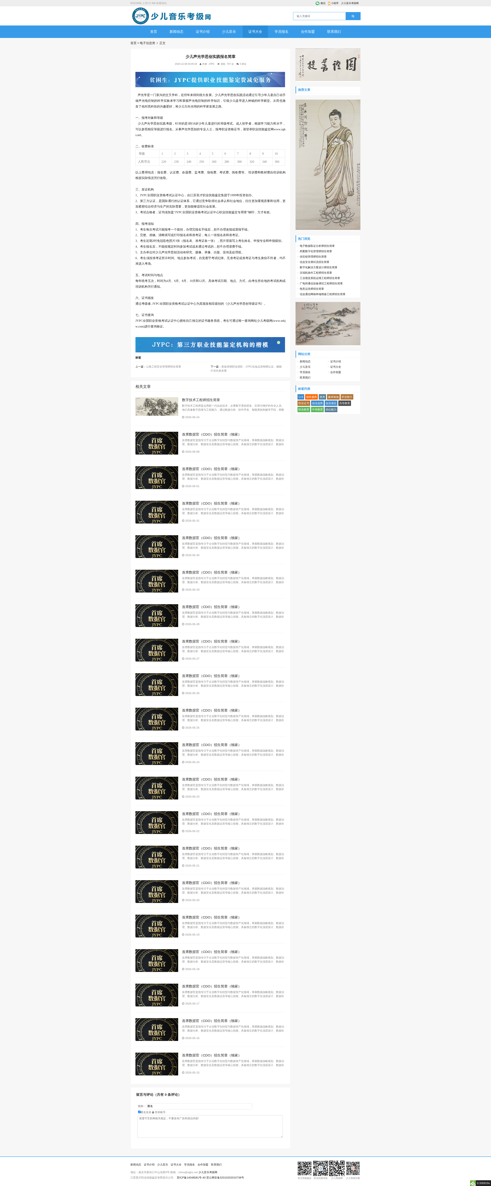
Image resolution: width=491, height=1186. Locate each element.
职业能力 (347, 396)
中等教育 (317, 409)
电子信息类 (147, 43)
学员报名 (281, 32)
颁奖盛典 (311, 396)
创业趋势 (317, 403)
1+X (300, 396)
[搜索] (353, 16)
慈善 (322, 396)
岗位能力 (331, 409)
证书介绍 (203, 32)
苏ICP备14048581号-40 (191, 1177)
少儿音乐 (229, 32)
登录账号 (160, 1112)
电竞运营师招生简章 (312, 288)
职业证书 (303, 403)
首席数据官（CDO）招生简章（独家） (211, 434)
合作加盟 (308, 32)
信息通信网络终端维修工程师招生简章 (322, 294)
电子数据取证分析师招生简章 (317, 245)
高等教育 (344, 403)
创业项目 (331, 403)
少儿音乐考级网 (350, 3)
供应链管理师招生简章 (313, 256)
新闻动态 (176, 32)
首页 (153, 32)
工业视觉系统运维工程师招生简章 (320, 278)
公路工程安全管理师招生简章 (163, 366)
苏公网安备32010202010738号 (225, 1177)
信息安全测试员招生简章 (314, 261)
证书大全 (255, 32)
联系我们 (334, 32)
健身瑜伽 (333, 396)
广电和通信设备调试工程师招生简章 (321, 283)
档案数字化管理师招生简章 (316, 251)
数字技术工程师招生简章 (201, 400)
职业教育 (303, 409)
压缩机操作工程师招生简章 (316, 272)
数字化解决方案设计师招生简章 (318, 267)
